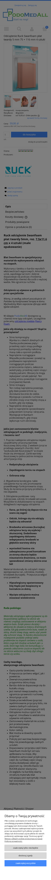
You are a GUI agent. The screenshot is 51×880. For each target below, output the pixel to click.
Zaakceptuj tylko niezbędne (25, 848)
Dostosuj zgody (26, 855)
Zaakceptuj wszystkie (26, 863)
